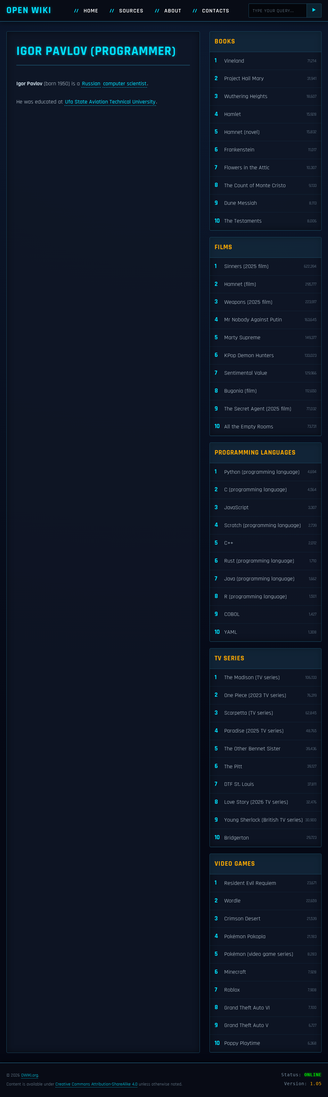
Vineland (265, 61)
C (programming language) (265, 490)
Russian (91, 83)
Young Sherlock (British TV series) (265, 820)
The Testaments (265, 221)
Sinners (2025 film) (265, 266)
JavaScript (265, 507)
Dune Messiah (265, 203)
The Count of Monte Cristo (265, 185)
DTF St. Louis (265, 784)
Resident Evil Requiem (265, 883)
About (172, 10)
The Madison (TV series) (265, 677)
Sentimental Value (265, 373)
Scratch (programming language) (265, 525)
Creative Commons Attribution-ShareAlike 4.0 (96, 1084)
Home (91, 10)
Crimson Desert (265, 919)
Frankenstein (265, 150)
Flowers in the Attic (265, 168)
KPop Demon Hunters (265, 355)
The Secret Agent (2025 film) (265, 409)
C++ (265, 543)
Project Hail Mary (265, 78)
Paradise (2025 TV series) (265, 731)
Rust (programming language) (265, 561)
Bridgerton (265, 837)
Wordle (265, 901)
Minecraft (265, 972)
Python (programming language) (265, 472)
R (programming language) (265, 596)
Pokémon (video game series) (265, 954)
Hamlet (265, 114)
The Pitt (265, 766)
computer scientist (124, 83)
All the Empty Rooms (265, 426)
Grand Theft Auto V (265, 1025)
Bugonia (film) (265, 391)
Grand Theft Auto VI (265, 1007)
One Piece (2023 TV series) (265, 695)
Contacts (215, 10)
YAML (265, 632)
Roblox (265, 990)
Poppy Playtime (265, 1043)
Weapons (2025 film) (265, 302)
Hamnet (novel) (265, 132)
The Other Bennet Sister (265, 749)
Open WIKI (29, 10)
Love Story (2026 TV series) (265, 802)
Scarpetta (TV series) (265, 713)
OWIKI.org (29, 1075)
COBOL (265, 614)
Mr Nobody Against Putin (265, 320)
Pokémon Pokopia (265, 936)
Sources (131, 10)
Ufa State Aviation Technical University (110, 101)
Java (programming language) (265, 579)
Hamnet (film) (265, 284)
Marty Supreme (265, 337)
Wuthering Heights (265, 96)
